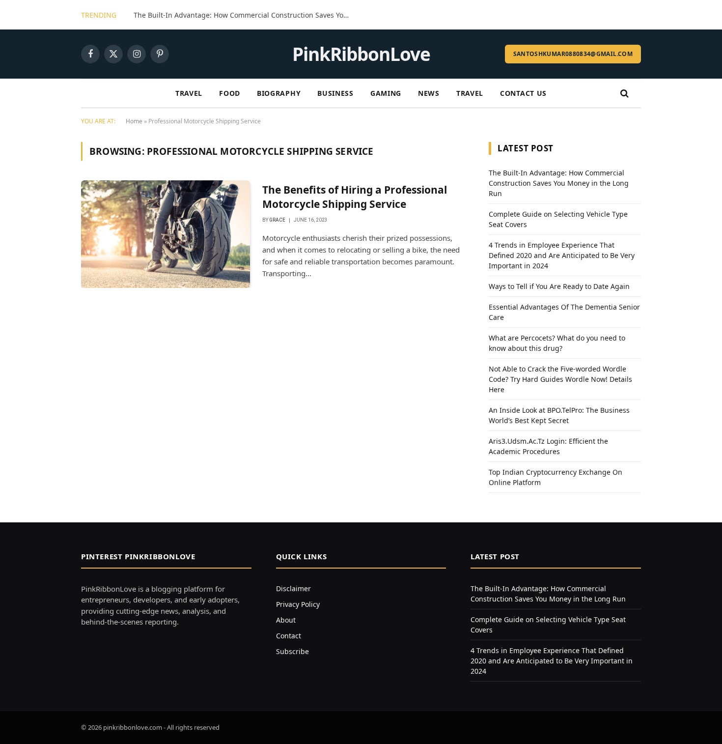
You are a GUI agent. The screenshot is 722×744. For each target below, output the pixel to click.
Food (229, 93)
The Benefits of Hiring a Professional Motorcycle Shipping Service (354, 197)
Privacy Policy (298, 604)
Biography (279, 93)
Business (335, 93)
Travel (188, 93)
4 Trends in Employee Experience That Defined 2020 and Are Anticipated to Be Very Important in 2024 (562, 255)
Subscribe (292, 651)
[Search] (623, 94)
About (286, 620)
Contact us (523, 93)
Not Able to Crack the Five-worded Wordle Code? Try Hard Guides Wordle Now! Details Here (560, 379)
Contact (288, 635)
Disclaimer (293, 588)
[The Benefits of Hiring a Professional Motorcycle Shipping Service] (165, 233)
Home (134, 121)
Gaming (385, 93)
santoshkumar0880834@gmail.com (573, 54)
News (429, 93)
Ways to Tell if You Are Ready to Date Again (559, 286)
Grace (277, 220)
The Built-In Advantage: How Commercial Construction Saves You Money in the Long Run (244, 15)
